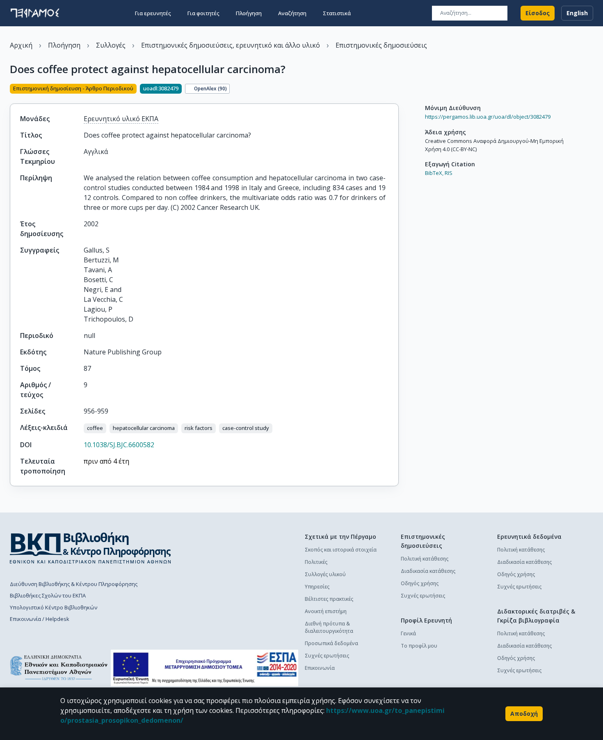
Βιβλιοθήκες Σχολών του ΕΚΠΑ (48, 595)
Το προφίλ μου (419, 645)
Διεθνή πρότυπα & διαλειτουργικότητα (329, 627)
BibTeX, (434, 173)
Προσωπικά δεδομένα (331, 643)
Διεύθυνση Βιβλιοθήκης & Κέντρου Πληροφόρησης (73, 584)
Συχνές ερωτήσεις (327, 655)
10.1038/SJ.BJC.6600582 (119, 444)
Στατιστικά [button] (337, 13)
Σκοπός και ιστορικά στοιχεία (341, 549)
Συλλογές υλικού (325, 574)
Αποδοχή (524, 713)
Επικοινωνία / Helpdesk (39, 619)
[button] (95, 428)
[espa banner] (204, 668)
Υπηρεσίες (317, 586)
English (577, 13)
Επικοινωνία (320, 667)
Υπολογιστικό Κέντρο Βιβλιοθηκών (53, 607)
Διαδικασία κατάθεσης (428, 571)
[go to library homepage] (90, 547)
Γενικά (408, 633)
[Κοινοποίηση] (395, 89)
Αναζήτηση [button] (292, 13)
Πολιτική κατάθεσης (424, 558)
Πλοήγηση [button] (249, 13)
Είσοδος (537, 13)
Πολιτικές (316, 561)
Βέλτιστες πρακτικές (329, 598)
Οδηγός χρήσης (420, 583)
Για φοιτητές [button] (203, 13)
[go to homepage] (35, 13)
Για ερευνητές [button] (153, 13)
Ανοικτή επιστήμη (326, 611)
